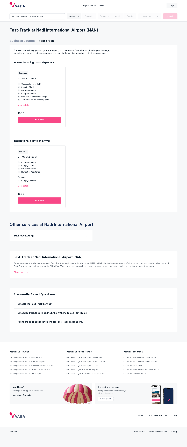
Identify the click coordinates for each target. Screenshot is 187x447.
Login (172, 5)
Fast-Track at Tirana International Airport (141, 361)
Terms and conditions (158, 431)
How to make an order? (159, 415)
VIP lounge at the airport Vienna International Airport (32, 366)
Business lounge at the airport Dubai (82, 366)
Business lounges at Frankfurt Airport (82, 369)
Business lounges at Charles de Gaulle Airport (86, 374)
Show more (19, 272)
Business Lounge (22, 41)
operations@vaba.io (22, 395)
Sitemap (173, 431)
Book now (39, 120)
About (140, 415)
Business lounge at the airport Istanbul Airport (86, 361)
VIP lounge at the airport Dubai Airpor (25, 374)
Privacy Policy (140, 431)
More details (23, 105)
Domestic (89, 16)
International (74, 16)
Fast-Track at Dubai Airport (135, 374)
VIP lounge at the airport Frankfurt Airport (27, 361)
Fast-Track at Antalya (133, 366)
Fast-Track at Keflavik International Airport (142, 369)
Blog (175, 415)
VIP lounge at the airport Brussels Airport (27, 357)
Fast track (46, 41)
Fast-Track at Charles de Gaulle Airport (140, 357)
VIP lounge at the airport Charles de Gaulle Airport (31, 369)
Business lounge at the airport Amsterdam (84, 357)
